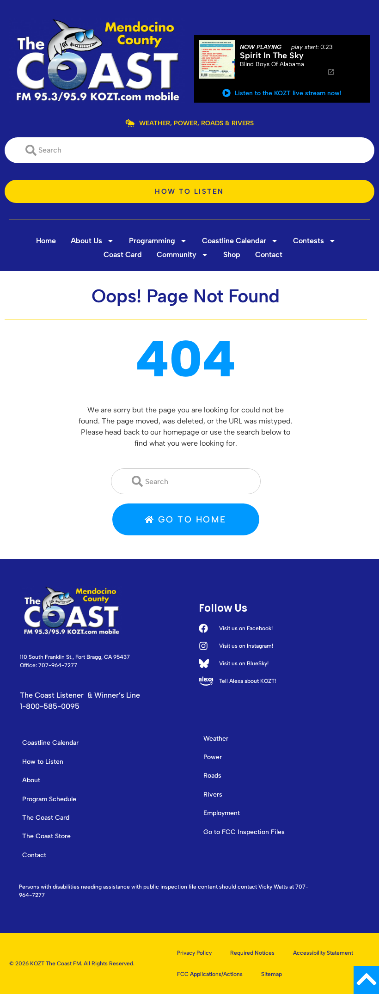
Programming (152, 240)
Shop (231, 254)
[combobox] (189, 150)
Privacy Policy (194, 953)
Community (176, 254)
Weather (215, 738)
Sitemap (271, 974)
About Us (86, 240)
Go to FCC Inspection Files (244, 831)
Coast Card (123, 254)
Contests (308, 240)
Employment (221, 813)
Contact (268, 254)
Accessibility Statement (323, 953)
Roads (212, 775)
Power (212, 757)
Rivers (212, 794)
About (31, 780)
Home (46, 240)
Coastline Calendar (234, 240)
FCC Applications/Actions (210, 974)
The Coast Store (46, 836)
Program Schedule (49, 799)
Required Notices (252, 953)
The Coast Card (45, 817)
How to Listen (42, 761)
